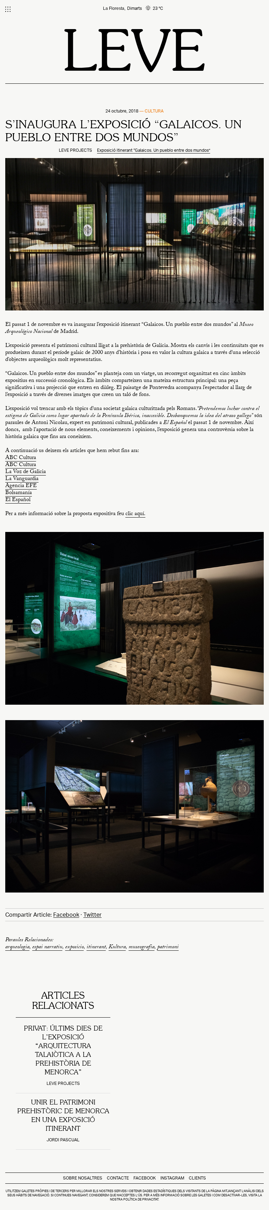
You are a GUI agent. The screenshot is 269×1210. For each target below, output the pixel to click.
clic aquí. (135, 515)
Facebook (66, 915)
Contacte (118, 1178)
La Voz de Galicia (25, 473)
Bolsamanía (18, 494)
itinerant (96, 948)
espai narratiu (47, 948)
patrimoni (168, 948)
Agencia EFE (21, 487)
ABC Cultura (20, 459)
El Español (17, 501)
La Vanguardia (22, 480)
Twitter (92, 915)
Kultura (117, 948)
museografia (141, 948)
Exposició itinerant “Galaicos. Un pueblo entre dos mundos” (153, 150)
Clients (197, 1178)
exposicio (74, 948)
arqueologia (17, 948)
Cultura (154, 111)
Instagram (172, 1178)
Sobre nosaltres (82, 1178)
